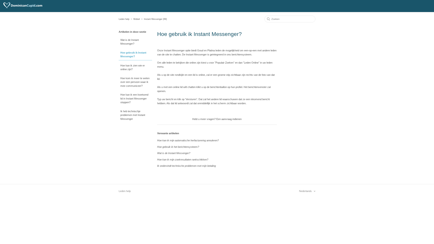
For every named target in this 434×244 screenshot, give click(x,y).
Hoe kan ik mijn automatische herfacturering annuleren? (188, 140)
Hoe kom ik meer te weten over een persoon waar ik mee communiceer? (135, 82)
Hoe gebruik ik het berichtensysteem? (178, 146)
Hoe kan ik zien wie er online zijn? (132, 67)
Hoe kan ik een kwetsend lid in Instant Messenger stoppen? (134, 98)
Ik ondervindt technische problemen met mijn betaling (186, 165)
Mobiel (136, 19)
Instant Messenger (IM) (155, 19)
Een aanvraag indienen (229, 119)
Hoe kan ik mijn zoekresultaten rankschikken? (182, 159)
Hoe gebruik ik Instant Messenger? (133, 54)
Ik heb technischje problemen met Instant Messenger (132, 115)
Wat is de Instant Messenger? (129, 41)
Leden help (124, 19)
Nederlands (305, 191)
